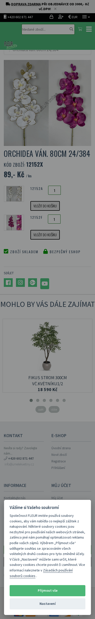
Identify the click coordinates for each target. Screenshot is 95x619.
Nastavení (48, 604)
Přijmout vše (48, 590)
